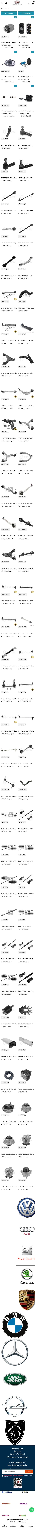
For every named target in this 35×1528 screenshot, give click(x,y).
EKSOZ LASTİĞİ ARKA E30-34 (9, 1089)
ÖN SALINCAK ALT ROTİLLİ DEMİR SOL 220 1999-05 (26, 536)
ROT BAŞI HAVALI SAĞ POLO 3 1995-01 (26, 145)
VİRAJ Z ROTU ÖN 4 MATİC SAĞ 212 (9, 763)
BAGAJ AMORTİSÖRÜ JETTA (26, 959)
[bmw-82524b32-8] (14, 1325)
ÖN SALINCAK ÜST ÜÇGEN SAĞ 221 (26, 470)
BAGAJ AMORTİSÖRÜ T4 (26, 828)
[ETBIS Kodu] (18, 1483)
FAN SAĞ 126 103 (9, 76)
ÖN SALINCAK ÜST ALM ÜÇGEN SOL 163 (26, 438)
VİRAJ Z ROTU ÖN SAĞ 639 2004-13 (26, 666)
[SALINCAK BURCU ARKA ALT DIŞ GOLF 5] (9, 28)
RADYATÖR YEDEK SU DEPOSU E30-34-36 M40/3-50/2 (26, 1056)
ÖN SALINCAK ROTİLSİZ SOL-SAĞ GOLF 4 (26, 373)
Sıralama (10, 13)
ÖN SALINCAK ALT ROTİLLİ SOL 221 (26, 568)
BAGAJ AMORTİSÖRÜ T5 (26, 894)
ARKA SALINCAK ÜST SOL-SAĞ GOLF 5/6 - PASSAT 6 (26, 308)
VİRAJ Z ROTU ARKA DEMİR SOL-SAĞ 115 (26, 763)
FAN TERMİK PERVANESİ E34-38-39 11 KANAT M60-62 (26, 1024)
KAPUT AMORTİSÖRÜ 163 (26, 991)
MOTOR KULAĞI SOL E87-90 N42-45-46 (9, 1154)
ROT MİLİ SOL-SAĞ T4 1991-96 (9, 210)
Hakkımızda (17, 1449)
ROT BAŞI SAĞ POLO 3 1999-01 (9, 145)
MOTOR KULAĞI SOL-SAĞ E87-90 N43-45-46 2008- (26, 1186)
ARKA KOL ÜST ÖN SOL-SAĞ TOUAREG (26, 275)
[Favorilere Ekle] (9, 32)
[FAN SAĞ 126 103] (9, 63)
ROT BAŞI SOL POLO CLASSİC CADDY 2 (9, 178)
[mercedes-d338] (14, 1352)
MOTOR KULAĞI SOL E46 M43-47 (26, 1089)
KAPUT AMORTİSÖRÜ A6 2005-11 (26, 861)
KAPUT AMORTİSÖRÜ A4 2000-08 (9, 861)
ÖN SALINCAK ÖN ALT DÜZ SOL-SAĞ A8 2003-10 (9, 340)
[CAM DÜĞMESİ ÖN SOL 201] (26, 28)
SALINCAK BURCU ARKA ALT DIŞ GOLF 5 (9, 42)
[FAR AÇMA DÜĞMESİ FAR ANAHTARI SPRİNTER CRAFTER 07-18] (26, 97)
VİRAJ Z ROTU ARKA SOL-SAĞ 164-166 (9, 698)
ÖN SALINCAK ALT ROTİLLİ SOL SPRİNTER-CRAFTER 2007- (9, 373)
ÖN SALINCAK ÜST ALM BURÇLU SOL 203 (26, 503)
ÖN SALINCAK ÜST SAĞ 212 (9, 503)
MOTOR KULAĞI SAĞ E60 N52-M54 (9, 1186)
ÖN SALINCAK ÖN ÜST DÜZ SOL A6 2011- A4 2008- (9, 405)
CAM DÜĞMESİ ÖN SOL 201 (26, 42)
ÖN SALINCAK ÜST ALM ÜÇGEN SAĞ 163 (9, 470)
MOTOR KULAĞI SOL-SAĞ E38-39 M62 (9, 1121)
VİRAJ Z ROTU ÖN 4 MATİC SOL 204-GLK (9, 633)
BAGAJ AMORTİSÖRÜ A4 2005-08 (9, 926)
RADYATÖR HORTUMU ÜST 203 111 (26, 796)
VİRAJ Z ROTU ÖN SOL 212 (26, 698)
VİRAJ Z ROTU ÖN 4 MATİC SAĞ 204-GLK (26, 633)
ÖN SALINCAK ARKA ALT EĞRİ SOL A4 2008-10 (26, 405)
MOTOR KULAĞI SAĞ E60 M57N (26, 1154)
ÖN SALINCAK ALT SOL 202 (9, 438)
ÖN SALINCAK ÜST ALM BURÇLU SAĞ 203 (9, 536)
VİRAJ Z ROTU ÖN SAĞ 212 (9, 731)
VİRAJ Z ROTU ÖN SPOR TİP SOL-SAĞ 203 (26, 601)
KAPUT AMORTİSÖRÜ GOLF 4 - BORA (9, 828)
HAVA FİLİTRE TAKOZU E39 (9, 1024)
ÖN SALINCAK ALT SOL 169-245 (9, 568)
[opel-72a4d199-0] (14, 1406)
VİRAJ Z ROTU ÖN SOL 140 (9, 796)
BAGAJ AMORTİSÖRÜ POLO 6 (9, 991)
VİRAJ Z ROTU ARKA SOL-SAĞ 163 (9, 666)
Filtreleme (27, 13)
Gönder (29, 1471)
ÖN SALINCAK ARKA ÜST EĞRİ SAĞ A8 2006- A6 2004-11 (9, 308)
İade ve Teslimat (17, 1454)
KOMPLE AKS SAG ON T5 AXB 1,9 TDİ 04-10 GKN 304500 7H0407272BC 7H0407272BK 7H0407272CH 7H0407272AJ (9, 111)
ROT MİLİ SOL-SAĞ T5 (9, 243)
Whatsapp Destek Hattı (17, 1457)
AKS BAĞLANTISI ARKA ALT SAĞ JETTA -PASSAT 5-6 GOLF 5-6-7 (26, 340)
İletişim (17, 1451)
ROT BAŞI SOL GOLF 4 (26, 178)
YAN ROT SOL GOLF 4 (26, 210)
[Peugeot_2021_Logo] (14, 1432)
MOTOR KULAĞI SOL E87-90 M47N (26, 1121)
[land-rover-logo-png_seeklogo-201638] (14, 1379)
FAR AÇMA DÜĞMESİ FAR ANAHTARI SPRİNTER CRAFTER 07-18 (26, 111)
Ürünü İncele (12, 32)
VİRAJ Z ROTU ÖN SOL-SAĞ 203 (9, 601)
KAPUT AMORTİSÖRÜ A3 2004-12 (9, 894)
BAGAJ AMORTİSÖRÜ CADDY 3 (9, 959)
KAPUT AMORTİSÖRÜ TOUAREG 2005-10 (26, 926)
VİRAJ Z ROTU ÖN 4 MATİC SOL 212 (26, 731)
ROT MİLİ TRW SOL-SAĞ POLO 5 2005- (26, 243)
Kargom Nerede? (17, 1462)
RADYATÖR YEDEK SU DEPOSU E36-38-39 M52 (9, 1056)
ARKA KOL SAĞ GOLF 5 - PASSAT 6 (9, 275)
